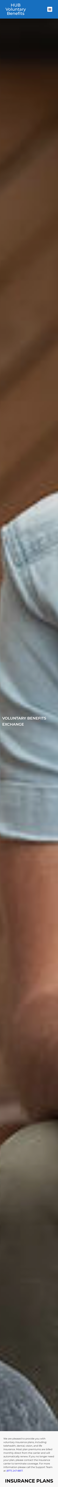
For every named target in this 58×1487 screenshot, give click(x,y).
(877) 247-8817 (14, 1470)
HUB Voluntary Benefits (16, 9)
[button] (49, 9)
